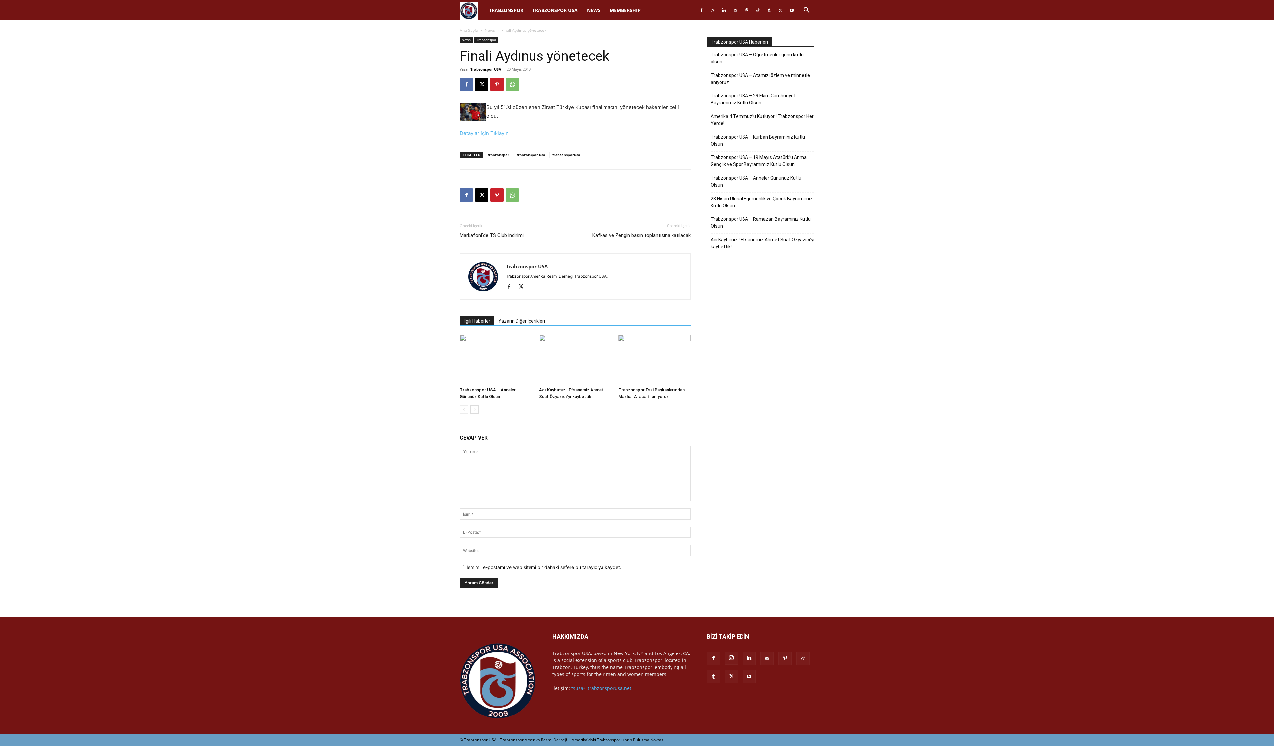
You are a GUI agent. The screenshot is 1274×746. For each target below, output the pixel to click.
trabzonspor (498, 154)
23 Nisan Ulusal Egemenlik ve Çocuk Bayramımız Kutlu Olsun (762, 202)
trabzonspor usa (531, 154)
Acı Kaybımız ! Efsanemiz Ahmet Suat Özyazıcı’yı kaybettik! (762, 243)
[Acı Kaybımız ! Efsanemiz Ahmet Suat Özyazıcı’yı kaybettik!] (575, 359)
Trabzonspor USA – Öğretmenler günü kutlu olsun (757, 58)
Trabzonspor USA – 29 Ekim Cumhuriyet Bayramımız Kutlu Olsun (753, 99)
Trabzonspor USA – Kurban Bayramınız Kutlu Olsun (758, 140)
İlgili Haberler (477, 321)
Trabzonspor (506, 10)
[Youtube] (792, 10)
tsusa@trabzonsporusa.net (601, 688)
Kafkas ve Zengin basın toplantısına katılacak (641, 235)
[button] (806, 11)
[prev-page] (464, 409)
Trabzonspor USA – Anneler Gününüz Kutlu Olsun (756, 181)
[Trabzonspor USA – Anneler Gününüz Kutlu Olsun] (496, 359)
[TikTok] (758, 10)
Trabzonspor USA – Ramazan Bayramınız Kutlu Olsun (761, 223)
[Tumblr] (769, 10)
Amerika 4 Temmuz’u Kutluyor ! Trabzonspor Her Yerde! (762, 120)
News (594, 10)
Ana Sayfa (469, 30)
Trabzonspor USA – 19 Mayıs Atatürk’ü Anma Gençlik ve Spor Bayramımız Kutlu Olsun (759, 161)
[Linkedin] (724, 10)
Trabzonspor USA (555, 10)
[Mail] (735, 10)
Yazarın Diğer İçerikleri (521, 321)
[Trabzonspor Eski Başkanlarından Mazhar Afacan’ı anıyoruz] (654, 359)
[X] (780, 10)
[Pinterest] (746, 10)
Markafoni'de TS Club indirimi (492, 235)
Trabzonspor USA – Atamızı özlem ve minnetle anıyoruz (760, 79)
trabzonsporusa (566, 154)
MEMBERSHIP (625, 10)
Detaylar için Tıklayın (484, 133)
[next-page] (474, 409)
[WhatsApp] (512, 84)
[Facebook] (701, 10)
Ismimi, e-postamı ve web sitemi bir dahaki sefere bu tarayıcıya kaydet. (544, 567)
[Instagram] (713, 10)
